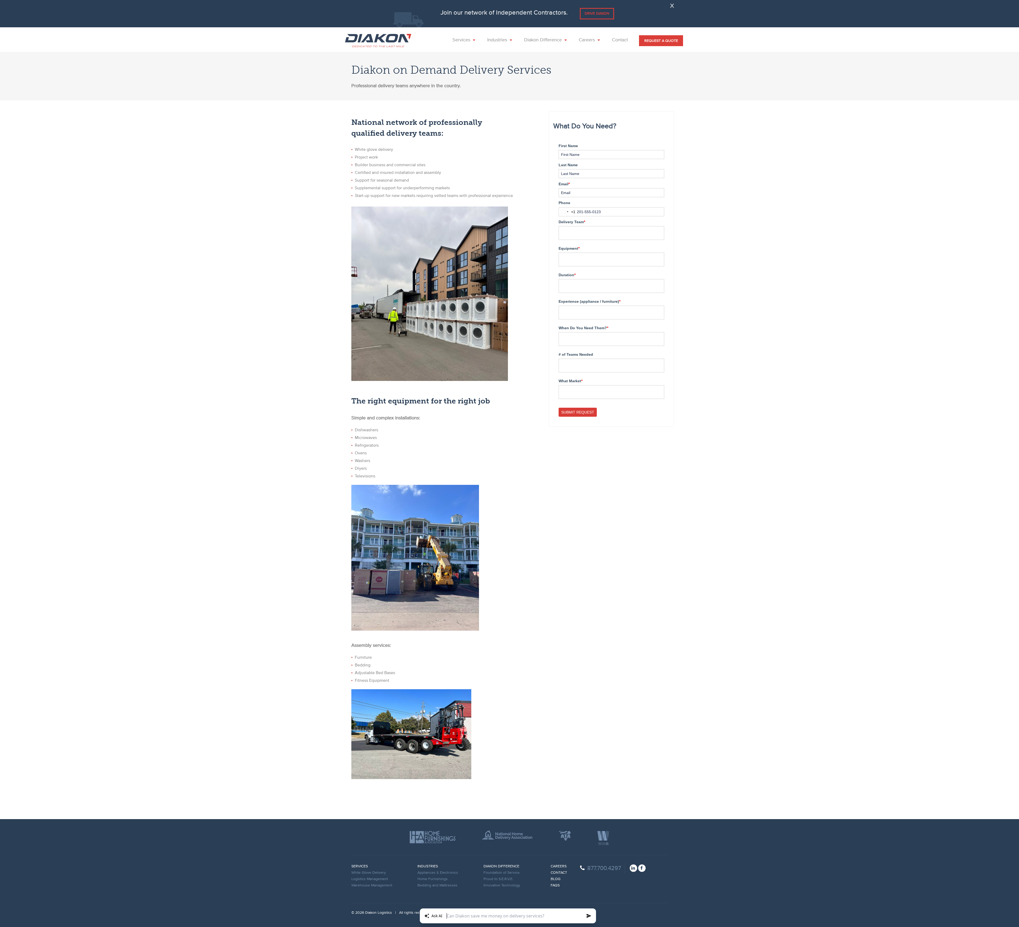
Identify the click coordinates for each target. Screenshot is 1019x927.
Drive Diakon (597, 13)
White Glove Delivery (368, 873)
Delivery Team (572, 222)
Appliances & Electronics (437, 873)
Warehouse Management (371, 885)
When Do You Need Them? (583, 328)
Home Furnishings (432, 879)
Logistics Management (369, 879)
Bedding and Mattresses (437, 885)
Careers (559, 866)
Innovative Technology (501, 885)
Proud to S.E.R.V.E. (498, 879)
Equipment (569, 248)
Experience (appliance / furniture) (589, 301)
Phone (564, 203)
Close (671, 5)
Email (564, 184)
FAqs (555, 885)
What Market (570, 381)
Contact (559, 873)
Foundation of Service (501, 873)
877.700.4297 (604, 868)
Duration (567, 275)
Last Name (568, 165)
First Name (568, 146)
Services (359, 866)
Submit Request (577, 412)
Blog (555, 879)
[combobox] (567, 212)
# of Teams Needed (576, 354)
